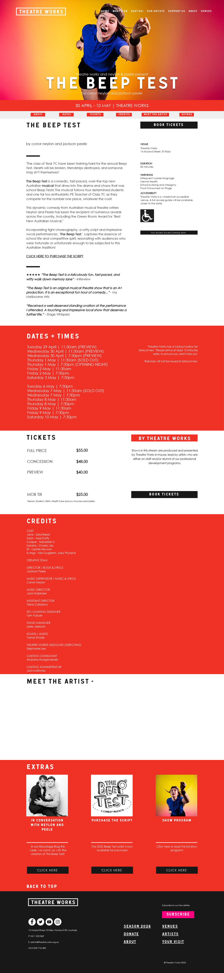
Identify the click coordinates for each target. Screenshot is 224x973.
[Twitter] (40, 922)
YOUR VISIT (173, 942)
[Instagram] (57, 922)
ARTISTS (170, 934)
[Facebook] (32, 922)
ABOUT (130, 942)
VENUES (170, 926)
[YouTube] (49, 922)
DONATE (131, 934)
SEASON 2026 (137, 926)
